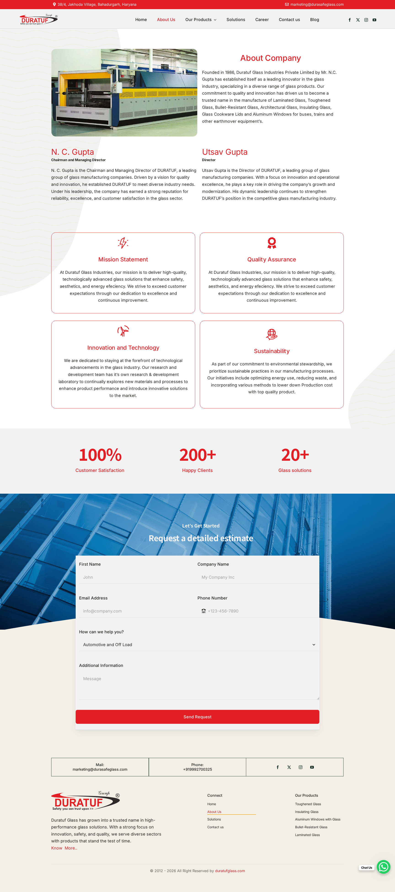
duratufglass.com (230, 870)
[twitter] (358, 20)
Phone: (197, 764)
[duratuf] (39, 15)
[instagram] (366, 20)
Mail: (100, 764)
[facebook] (350, 20)
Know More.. (64, 848)
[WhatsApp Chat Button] (383, 867)
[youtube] (374, 20)
